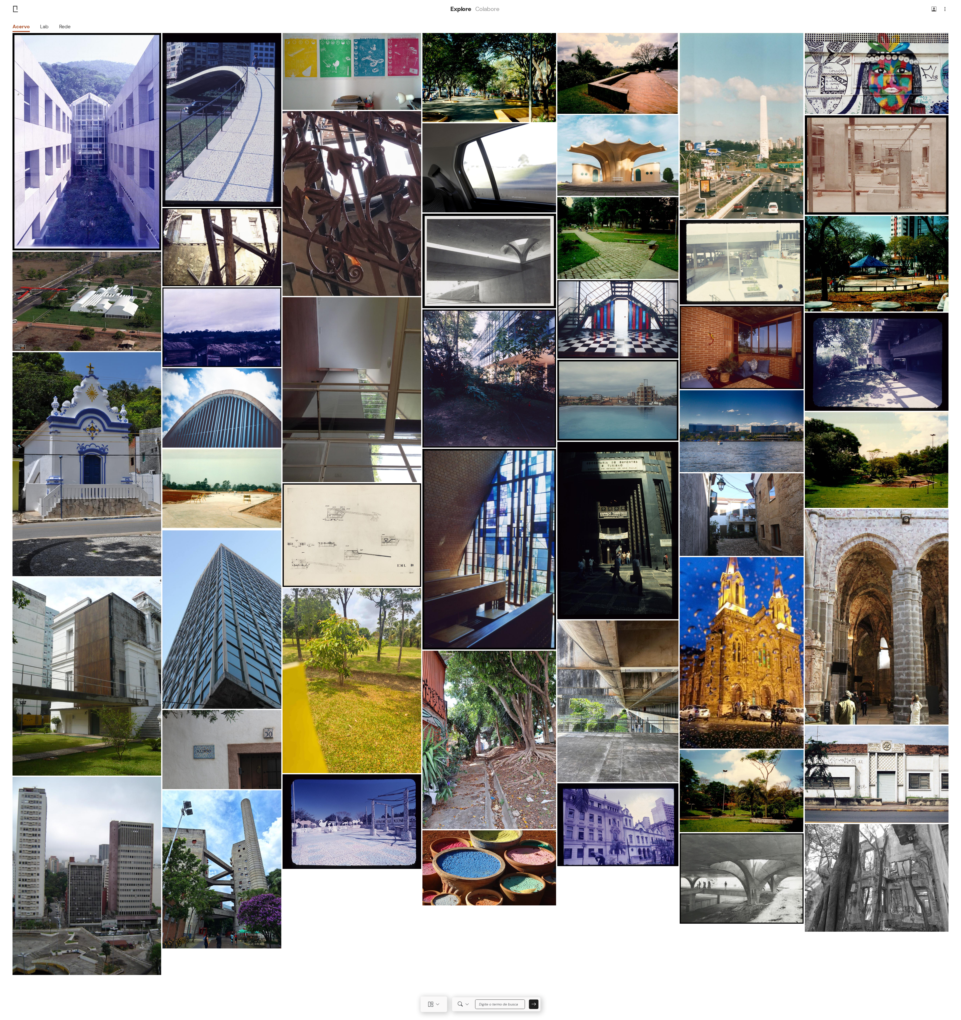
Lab (44, 26)
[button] (933, 9)
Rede (65, 26)
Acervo (21, 26)
